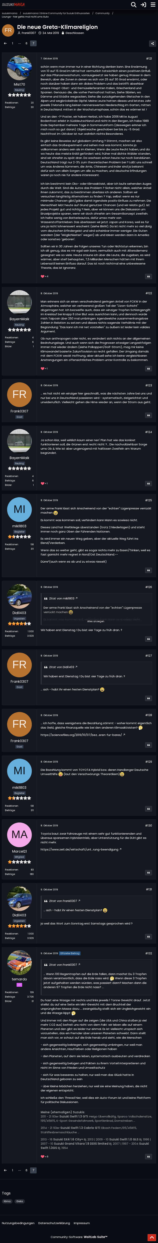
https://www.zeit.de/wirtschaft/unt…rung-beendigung (79, 849)
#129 (148, 762)
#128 (148, 715)
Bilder (8, 346)
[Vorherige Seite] (5, 43)
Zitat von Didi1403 (61, 667)
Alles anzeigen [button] (95, 621)
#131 (149, 889)
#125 (148, 500)
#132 (148, 953)
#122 (148, 293)
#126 (148, 587)
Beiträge (10, 107)
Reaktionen (11, 102)
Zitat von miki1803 (61, 598)
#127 (148, 656)
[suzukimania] (13, 4)
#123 (148, 385)
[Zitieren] (148, 276)
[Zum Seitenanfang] (152, 1237)
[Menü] (153, 5)
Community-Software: (79, 1237)
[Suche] (134, 5)
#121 (149, 58)
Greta (19, 1201)
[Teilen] (152, 43)
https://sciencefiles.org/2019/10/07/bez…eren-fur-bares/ (81, 735)
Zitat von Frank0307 (63, 901)
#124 (148, 432)
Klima (7, 1201)
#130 (148, 825)
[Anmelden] (143, 4)
